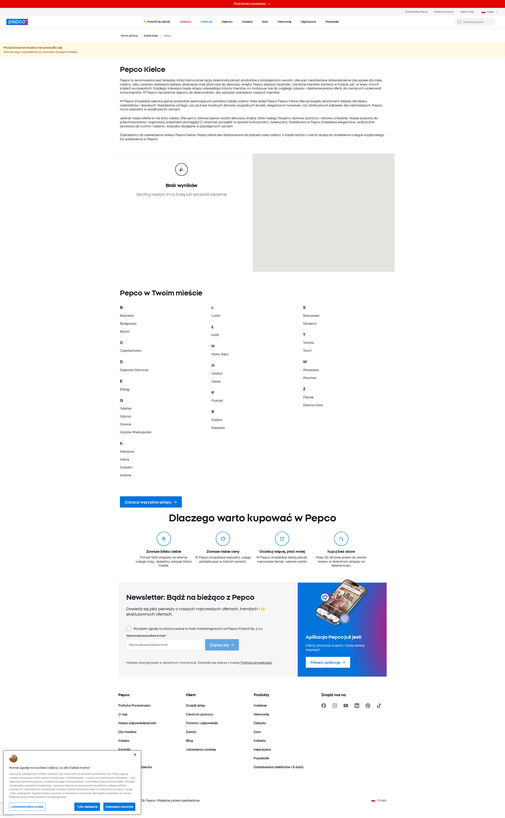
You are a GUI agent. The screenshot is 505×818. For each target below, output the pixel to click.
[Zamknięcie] (135, 754)
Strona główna (129, 35)
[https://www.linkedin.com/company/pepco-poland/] (357, 705)
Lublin (216, 315)
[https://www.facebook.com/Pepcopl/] (324, 705)
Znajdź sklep (151, 35)
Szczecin (310, 323)
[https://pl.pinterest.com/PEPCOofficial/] (369, 705)
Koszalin (126, 467)
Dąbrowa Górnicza (134, 370)
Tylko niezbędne (87, 806)
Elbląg (124, 389)
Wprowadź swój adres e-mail (146, 635)
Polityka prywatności (256, 662)
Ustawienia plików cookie (27, 806)
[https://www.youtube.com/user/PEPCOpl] (346, 705)
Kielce (124, 459)
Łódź (215, 334)
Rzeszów (218, 427)
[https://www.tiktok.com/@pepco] (380, 705)
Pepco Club (467, 11)
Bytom (125, 331)
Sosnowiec (311, 315)
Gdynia (125, 416)
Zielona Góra (313, 405)
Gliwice (125, 424)
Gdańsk (126, 408)
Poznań (217, 400)
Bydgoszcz (128, 323)
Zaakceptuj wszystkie (119, 806)
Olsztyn (217, 373)
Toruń (307, 350)
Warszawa (311, 370)
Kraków (125, 475)
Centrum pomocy (444, 11)
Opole (216, 381)
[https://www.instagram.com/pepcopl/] (335, 705)
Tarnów (308, 342)
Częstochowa (130, 350)
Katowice (127, 451)
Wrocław (309, 377)
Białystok (127, 315)
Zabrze (308, 397)
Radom (217, 419)
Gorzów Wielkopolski (136, 432)
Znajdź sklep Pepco (416, 11)
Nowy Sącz (219, 354)
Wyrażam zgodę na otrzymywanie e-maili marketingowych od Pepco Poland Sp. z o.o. (198, 628)
